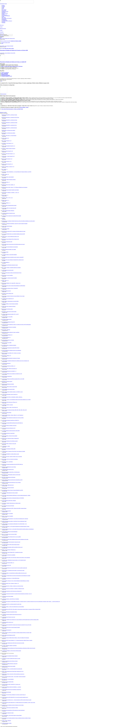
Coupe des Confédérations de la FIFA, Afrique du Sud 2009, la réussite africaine (14, 508)
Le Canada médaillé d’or (5, 262)
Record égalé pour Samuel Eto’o (7, 376)
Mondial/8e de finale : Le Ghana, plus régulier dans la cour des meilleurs (13, 606)
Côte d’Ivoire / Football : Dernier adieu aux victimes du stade (11, 503)
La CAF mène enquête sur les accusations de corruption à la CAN (12, 373)
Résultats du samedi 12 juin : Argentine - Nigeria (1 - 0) (10, 583)
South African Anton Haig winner (7, 241)
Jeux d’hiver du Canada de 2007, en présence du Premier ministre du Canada (13, 231)
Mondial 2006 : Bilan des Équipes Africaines (9, 179)
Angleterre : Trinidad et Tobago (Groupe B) (8, 148)
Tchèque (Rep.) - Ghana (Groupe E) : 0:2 (8, 156)
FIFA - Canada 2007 (4, 73)
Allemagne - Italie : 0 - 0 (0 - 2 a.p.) (7, 197)
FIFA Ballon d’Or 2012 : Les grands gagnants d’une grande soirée (12, 668)
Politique (3, 5)
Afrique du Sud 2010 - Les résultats (7, 513)
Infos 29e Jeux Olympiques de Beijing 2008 (8, 448)
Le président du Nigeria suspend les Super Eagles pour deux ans (11, 614)
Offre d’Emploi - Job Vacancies (6, 18)
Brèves (1, 37)
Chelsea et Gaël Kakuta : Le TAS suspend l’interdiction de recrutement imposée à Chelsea (15, 526)
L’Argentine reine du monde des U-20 (8, 298)
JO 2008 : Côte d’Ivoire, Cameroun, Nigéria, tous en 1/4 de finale (12, 456)
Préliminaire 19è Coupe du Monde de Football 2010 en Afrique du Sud (12, 259)
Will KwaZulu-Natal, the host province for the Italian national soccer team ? (13, 244)
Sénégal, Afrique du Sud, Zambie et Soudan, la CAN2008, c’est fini (12, 391)
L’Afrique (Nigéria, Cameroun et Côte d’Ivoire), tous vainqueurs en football (13, 451)
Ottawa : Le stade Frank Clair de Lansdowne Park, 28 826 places (12, 66)
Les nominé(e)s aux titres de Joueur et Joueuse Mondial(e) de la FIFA (12, 490)
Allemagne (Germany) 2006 (5, 42)
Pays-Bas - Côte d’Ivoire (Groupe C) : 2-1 (8, 153)
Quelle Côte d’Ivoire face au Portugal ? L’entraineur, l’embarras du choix (13, 588)
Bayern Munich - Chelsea (24, 107)
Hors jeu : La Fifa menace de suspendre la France (9, 611)
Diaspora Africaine (5, 13)
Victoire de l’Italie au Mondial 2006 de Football (9, 205)
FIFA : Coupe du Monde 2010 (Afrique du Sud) (7, 38)
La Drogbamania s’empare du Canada (7, 712)
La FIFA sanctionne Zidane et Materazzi (8, 210)
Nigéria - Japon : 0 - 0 (5, 280)
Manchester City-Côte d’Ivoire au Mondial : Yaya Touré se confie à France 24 (14, 694)
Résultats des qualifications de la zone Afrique (9, 466)
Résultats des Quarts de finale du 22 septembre (9, 327)
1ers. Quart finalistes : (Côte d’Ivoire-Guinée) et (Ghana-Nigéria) (12, 715)
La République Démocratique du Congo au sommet (10, 492)
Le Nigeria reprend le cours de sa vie (7, 622)
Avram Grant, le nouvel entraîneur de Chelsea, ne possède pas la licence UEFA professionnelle (16, 324)
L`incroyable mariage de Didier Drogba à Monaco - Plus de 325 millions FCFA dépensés (15, 637)
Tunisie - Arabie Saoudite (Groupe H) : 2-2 (8, 145)
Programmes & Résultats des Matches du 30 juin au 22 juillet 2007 (13, 61)
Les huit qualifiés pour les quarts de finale (8, 389)
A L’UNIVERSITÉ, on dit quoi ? (7, 20)
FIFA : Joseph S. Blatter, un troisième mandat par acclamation (11, 267)
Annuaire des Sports (4, 74)
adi (1, 81)
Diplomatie (3, 12)
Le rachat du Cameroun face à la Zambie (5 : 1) (9, 371)
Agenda (1, 26)
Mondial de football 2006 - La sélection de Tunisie (9, 122)
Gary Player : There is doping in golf (7, 293)
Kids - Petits (4, 17)
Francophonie (4, 19)
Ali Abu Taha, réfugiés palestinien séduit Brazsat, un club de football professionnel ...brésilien (16, 495)
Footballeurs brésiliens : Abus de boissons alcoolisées (10, 303)
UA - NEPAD (4, 9)
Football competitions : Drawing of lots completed (9, 435)
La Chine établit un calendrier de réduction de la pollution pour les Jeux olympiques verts (15, 360)
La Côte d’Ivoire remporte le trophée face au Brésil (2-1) (10, 420)
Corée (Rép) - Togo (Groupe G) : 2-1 (7, 143)
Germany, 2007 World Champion (7, 226)
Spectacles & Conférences (6, 15)
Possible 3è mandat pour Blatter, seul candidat (9, 249)
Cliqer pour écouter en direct (9, 48)
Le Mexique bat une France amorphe (7, 596)
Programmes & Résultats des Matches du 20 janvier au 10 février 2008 (14, 50)
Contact (1, 30)
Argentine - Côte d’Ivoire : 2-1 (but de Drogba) (9, 135)
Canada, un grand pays (5, 72)
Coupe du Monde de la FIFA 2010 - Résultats (9, 500)
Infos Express (4, 10)
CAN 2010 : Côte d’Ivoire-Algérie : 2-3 (8, 562)
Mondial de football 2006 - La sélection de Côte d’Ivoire (10, 117)
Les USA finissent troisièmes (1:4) (7, 334)
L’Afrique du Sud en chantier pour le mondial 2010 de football (11, 215)
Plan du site (2, 25)
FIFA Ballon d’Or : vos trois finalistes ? (8, 679)
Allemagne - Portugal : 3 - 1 (6, 202)
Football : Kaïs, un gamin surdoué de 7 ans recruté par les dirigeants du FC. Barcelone (15, 518)
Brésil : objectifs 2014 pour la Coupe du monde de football (11, 627)
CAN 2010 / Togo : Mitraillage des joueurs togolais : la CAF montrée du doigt (14, 560)
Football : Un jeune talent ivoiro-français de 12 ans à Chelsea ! (11, 482)
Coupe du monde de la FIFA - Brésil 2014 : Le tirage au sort (11, 684)
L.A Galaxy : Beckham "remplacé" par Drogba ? (9, 645)
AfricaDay (3, 21)
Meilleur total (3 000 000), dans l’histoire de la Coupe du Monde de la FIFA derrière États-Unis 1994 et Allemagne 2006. (20, 619)
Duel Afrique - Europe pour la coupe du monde (9, 311)
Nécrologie (3, 22)
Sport (6, 3)
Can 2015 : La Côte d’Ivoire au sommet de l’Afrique (10, 707)
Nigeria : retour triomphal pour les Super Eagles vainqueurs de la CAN (12, 671)
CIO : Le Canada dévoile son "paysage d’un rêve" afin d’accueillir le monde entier (14, 567)
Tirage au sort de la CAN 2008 (6, 342)
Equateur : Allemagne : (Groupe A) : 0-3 (8, 166)
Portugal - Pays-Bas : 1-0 (6, 182)
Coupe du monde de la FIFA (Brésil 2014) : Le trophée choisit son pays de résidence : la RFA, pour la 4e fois (18, 702)
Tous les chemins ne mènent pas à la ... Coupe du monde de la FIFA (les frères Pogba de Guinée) (16, 699)
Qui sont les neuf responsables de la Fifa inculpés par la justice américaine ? (13, 710)
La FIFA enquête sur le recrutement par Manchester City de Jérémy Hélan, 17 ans (14, 523)
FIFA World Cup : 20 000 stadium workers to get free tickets (11, 474)
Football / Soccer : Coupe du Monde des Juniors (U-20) (10, 236)
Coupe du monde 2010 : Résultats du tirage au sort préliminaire (11, 350)
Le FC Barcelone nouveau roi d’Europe (8, 505)
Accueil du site (2, 3)
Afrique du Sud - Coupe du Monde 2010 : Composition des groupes (12, 552)
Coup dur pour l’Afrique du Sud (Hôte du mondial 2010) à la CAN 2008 (13, 378)
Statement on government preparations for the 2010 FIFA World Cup (12, 464)
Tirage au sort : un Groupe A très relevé (8, 487)
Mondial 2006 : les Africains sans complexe (8, 130)
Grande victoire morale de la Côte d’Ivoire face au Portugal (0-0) (12, 591)
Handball (3, 218)
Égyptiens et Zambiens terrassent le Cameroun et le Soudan (11, 358)
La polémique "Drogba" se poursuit (7, 404)
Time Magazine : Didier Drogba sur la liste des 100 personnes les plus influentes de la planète (16, 575)
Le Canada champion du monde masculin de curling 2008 (10, 430)
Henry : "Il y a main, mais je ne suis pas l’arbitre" (9, 534)
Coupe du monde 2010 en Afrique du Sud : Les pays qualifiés (11, 536)
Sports (2, 43)
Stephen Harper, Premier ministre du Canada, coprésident (10, 332)
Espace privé (2, 33)
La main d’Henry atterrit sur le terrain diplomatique (9, 531)
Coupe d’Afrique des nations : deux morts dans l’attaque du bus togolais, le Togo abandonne (16, 557)
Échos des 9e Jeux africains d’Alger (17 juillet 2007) (10, 288)
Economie (3, 6)
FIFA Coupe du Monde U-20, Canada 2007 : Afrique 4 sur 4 (11, 283)
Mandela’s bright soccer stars (6, 290)
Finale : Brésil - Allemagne (6, 329)
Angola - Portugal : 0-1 (5, 138)
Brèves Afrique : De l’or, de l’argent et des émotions (10, 459)
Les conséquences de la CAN (6, 565)
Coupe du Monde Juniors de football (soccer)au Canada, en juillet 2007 (13, 257)
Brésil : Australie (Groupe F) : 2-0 (7, 158)
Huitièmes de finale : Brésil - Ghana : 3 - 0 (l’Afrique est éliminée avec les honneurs (14, 187)
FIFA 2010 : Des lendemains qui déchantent (8, 477)
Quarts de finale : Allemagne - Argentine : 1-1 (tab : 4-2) (10, 192)
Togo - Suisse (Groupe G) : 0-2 (6, 161)
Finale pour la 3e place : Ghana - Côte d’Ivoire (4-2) (10, 407)
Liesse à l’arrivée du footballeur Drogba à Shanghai (10, 655)
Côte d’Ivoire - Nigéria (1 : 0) (6, 355)
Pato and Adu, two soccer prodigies (7, 275)
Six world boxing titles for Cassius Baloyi (8, 433)
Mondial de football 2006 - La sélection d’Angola (9, 114)
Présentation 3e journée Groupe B (7, 381)
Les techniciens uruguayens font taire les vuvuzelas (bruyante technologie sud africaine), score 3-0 (17, 593)
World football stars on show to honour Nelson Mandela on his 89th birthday (13, 285)
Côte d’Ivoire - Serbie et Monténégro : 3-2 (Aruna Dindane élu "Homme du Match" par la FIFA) (16, 171)
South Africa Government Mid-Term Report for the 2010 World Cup (12, 422)
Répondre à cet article (3, 112)
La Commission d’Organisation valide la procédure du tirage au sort (12, 547)
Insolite (3, 16)
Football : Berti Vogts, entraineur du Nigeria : (9, 306)
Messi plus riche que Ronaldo (6, 692)
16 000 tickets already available (6, 723)
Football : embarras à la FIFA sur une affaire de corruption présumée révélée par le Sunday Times (16, 632)
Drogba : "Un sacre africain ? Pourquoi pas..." (9, 549)
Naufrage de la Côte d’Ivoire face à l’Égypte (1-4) (9, 402)
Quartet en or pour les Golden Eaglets (7, 681)
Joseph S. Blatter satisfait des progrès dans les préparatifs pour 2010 (12, 479)
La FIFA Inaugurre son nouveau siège (7, 270)
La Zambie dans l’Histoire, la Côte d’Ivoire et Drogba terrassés (11, 650)
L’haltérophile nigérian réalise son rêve (8, 469)
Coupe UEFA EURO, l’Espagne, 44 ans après (9, 443)
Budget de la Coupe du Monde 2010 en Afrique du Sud (10, 239)
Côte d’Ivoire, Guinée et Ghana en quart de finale (9, 386)
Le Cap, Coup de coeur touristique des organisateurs (10, 246)
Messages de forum (3, 28)
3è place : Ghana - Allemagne (6, 720)
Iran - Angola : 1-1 (5, 169)
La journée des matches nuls (6, 363)
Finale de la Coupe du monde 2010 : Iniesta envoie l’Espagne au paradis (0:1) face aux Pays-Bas (16, 624)
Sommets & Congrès (5, 11)
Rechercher (1, 34)
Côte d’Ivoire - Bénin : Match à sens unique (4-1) (9, 368)
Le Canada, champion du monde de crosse (8, 213)
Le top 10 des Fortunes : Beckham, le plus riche (9, 425)
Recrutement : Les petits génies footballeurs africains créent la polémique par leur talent (15, 539)
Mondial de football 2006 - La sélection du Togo (9, 125)
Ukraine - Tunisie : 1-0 (5, 174)
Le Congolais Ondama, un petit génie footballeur (9, 254)
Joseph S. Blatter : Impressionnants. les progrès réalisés (10, 301)
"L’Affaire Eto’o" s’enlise (6, 446)
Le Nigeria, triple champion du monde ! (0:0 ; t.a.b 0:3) (10, 314)
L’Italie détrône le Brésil (5, 228)
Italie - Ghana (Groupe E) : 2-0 (6, 140)
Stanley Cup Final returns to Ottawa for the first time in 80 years (11, 272)
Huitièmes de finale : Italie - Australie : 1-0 (8, 184)
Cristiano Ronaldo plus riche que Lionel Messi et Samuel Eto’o (11, 689)
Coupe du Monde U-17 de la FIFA (7, 316)
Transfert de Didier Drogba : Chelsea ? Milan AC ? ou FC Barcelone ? (12, 415)
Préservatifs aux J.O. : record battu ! (7, 461)
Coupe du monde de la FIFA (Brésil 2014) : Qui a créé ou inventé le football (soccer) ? (15, 697)
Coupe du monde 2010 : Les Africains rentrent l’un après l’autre (11, 604)
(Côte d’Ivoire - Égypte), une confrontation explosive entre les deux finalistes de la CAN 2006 (16, 399)
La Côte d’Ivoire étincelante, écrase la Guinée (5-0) (9, 394)
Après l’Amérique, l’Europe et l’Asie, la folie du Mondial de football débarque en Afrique (15, 580)
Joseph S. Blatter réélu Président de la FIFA (8, 635)
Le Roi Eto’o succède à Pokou (6, 412)
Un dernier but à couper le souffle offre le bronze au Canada (11, 658)
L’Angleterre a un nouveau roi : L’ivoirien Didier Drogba (10, 578)
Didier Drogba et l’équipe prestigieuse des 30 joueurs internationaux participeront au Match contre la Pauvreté (18, 648)
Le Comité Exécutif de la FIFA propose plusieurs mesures (10, 544)
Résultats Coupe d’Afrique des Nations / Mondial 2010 (10, 438)
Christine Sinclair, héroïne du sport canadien (8, 666)
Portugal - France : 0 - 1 (5, 200)
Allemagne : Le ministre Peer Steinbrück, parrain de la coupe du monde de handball (14, 223)
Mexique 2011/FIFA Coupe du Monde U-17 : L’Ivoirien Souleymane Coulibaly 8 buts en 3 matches (17, 640)
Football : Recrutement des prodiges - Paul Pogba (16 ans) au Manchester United (14, 521)
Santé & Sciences (4, 14)
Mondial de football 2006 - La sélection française (9, 127)
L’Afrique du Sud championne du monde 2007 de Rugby (10, 347)
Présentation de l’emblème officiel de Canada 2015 (9, 663)
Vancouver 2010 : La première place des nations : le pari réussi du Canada (13, 570)
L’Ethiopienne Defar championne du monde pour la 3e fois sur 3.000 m (13, 417)
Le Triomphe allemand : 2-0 (6, 337)
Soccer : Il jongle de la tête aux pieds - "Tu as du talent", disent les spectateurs (13, 676)
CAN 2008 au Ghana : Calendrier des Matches (9, 345)
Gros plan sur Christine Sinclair (6, 319)
